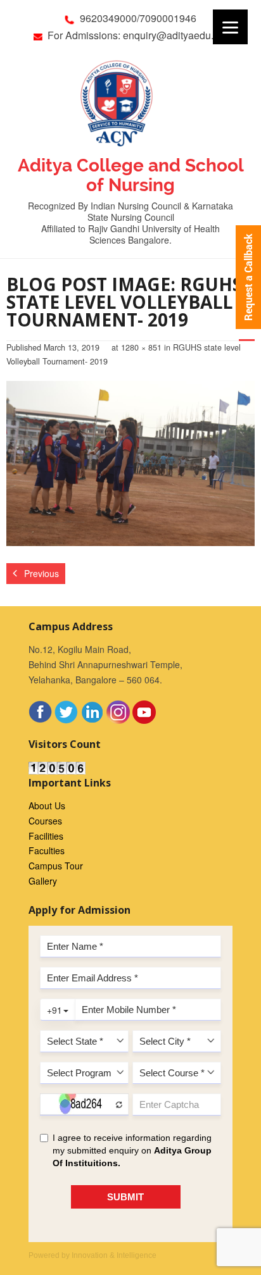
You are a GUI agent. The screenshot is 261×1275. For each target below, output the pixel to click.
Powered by (92, 1255)
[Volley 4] (130, 463)
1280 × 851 (141, 347)
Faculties (47, 850)
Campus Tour (56, 865)
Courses (45, 820)
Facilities (46, 836)
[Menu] (230, 26)
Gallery (43, 880)
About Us (47, 805)
